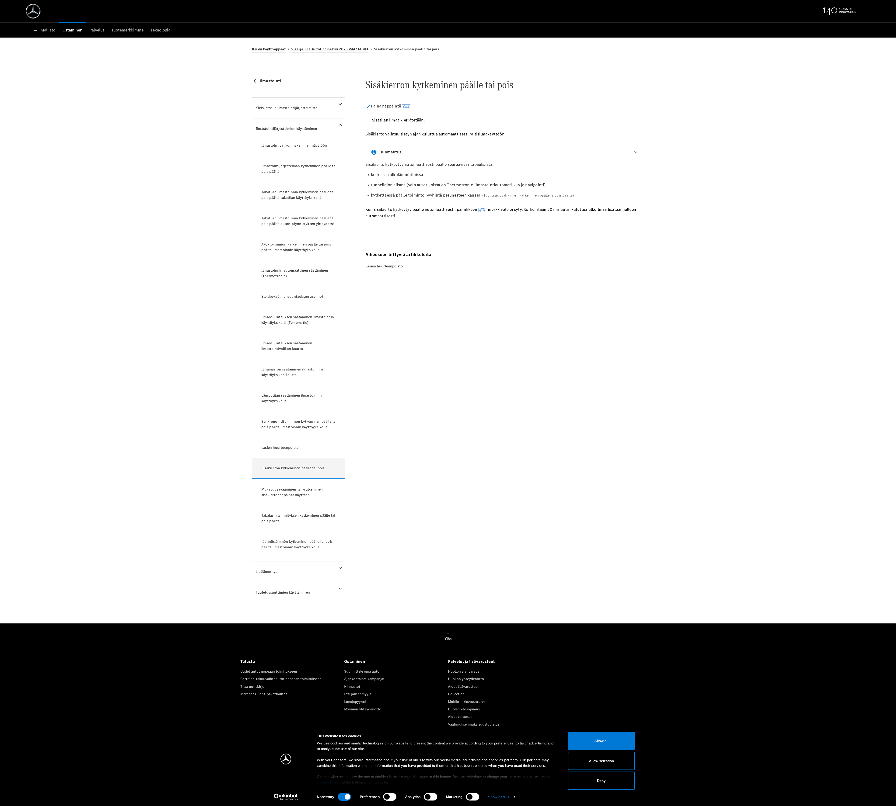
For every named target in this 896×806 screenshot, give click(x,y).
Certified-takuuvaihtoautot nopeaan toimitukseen (281, 678)
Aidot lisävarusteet (463, 686)
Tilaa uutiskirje (252, 686)
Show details (498, 797)
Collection (456, 694)
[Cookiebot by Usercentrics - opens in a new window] (286, 796)
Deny (601, 781)
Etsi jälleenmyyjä (357, 694)
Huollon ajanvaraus (463, 671)
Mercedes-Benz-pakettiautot (263, 694)
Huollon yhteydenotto (466, 678)
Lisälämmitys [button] (266, 571)
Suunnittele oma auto (361, 671)
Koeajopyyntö (355, 701)
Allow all (601, 741)
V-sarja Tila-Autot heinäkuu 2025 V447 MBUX (329, 49)
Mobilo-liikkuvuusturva (467, 701)
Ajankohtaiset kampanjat (364, 678)
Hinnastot (352, 686)
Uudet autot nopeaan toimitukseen (268, 671)
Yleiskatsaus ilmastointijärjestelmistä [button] (287, 107)
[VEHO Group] (33, 11)
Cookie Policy (329, 782)
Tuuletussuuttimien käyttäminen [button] (283, 592)
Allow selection (601, 761)
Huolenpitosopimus (464, 709)
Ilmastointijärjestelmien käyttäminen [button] (286, 128)
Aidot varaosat (460, 716)
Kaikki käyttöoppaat (269, 49)
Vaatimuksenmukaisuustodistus (473, 724)
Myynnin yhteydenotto (362, 709)
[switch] (389, 796)
